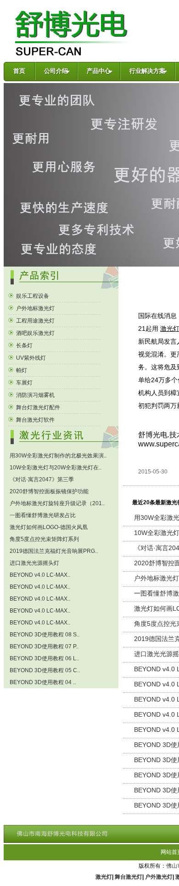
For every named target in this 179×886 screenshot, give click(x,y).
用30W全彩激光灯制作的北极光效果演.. (57, 455)
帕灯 (21, 370)
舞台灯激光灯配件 (37, 407)
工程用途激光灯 (35, 321)
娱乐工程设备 (32, 296)
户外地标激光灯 (35, 308)
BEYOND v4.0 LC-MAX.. (39, 575)
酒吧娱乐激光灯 (35, 333)
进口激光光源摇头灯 (33, 563)
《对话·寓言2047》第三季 (41, 479)
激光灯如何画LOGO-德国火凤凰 (48, 527)
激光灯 (103, 877)
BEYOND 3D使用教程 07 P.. (43, 646)
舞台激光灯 (128, 877)
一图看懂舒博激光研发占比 (42, 515)
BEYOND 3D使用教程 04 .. (42, 682)
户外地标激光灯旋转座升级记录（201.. (56, 503)
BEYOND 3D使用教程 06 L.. (43, 658)
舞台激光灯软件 (35, 420)
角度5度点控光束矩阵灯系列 (43, 539)
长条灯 (24, 345)
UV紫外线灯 (30, 358)
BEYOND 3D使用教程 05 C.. (44, 670)
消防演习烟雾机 (35, 395)
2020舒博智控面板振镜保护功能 (48, 491)
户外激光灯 (159, 877)
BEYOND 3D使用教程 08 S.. (43, 634)
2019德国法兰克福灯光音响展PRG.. (53, 551)
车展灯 (24, 382)
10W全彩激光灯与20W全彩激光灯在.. (54, 467)
